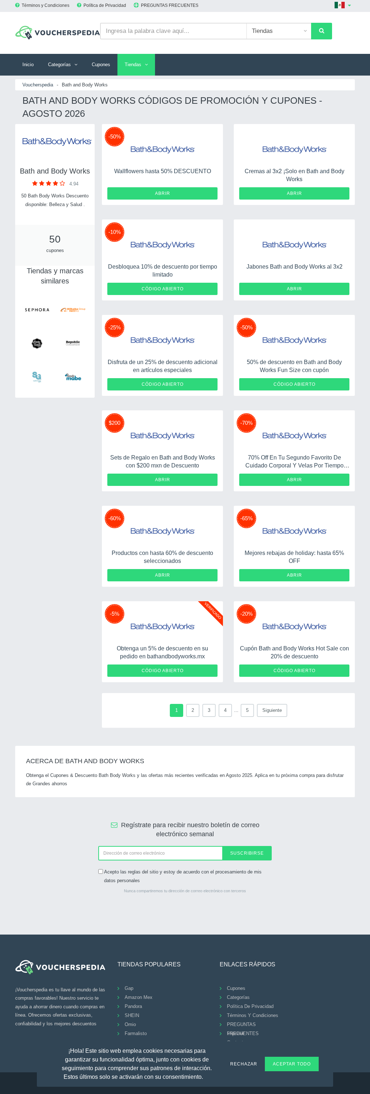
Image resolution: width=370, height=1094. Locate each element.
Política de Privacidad (104, 5)
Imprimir (235, 1033)
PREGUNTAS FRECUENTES (169, 5)
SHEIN (132, 1015)
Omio (130, 1024)
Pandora (133, 1006)
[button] (207, 1076)
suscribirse (247, 853)
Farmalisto (136, 1033)
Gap (129, 988)
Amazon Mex (138, 997)
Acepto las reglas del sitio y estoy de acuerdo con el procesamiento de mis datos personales (183, 876)
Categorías (59, 64)
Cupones (101, 64)
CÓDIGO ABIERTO (163, 288)
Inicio (28, 64)
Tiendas (133, 64)
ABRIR (162, 193)
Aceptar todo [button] (292, 1064)
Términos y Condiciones (45, 5)
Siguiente (272, 710)
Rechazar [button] (243, 1064)
